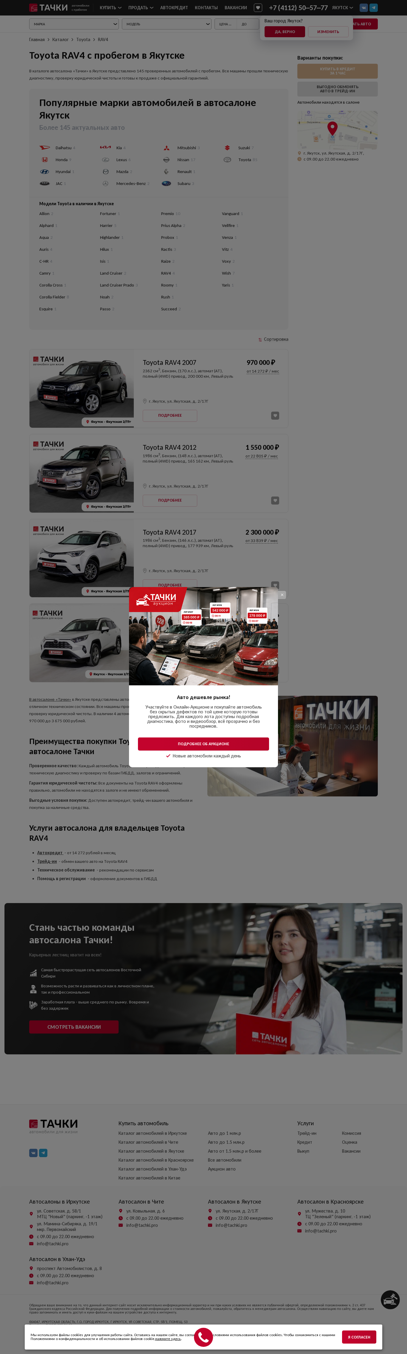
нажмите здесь (168, 1338)
